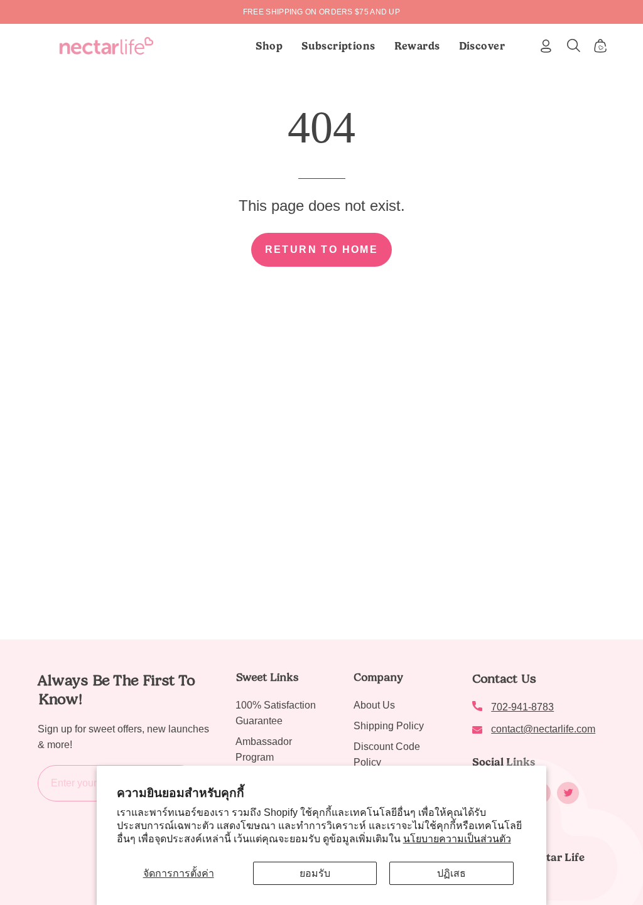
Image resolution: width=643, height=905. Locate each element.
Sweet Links (266, 677)
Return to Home (322, 249)
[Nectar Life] (106, 45)
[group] (321, 12)
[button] (338, 46)
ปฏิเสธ (451, 873)
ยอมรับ (315, 873)
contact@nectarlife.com (543, 729)
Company (378, 677)
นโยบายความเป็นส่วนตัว (457, 838)
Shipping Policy (389, 725)
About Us (374, 705)
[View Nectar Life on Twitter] (568, 793)
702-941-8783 (522, 707)
